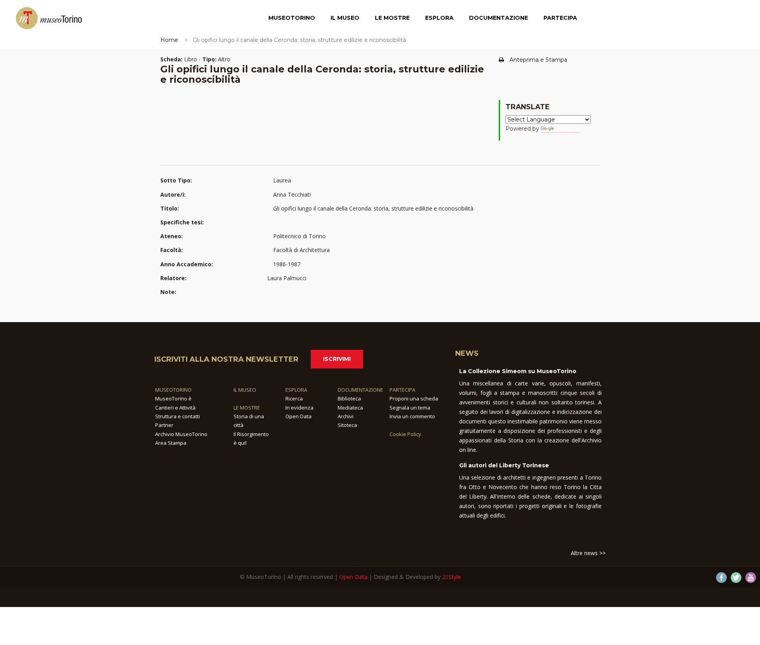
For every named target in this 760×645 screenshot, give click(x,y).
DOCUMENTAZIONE (360, 389)
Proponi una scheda (414, 398)
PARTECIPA (402, 389)
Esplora (439, 17)
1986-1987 (286, 264)
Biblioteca (349, 398)
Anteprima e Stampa (538, 59)
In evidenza (299, 407)
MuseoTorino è (173, 398)
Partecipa (560, 17)
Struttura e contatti (177, 416)
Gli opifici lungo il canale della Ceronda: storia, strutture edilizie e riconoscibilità (373, 208)
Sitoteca (347, 425)
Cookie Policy (405, 434)
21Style (451, 576)
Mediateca (350, 407)
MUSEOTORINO (173, 389)
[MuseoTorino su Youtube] (750, 577)
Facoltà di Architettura (301, 250)
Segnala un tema (410, 407)
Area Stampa (170, 442)
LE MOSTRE (247, 407)
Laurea (282, 180)
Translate (567, 128)
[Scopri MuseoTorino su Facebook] (721, 577)
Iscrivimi (337, 358)
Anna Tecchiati (292, 194)
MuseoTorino (291, 17)
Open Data (298, 416)
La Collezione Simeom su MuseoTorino (517, 371)
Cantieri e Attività (175, 407)
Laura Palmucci (286, 278)
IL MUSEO (245, 389)
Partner (164, 425)
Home (169, 40)
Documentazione (498, 17)
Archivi (345, 416)
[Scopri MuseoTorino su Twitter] (736, 577)
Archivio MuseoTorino (181, 434)
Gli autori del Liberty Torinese (504, 465)
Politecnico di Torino (299, 236)
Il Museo (345, 17)
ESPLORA (296, 389)
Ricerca (294, 398)
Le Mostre (392, 17)
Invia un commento (412, 416)
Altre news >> (588, 553)
